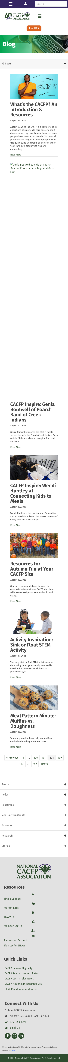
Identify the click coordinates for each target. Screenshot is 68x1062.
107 (44, 757)
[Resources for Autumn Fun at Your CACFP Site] (34, 545)
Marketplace (11, 907)
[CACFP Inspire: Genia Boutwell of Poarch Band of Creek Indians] (34, 280)
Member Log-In (13, 925)
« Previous (12, 757)
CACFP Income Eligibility (18, 968)
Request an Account (15, 940)
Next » (45, 764)
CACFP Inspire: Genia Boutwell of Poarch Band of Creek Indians (32, 412)
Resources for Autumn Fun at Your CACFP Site (31, 569)
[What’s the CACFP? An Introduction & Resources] (34, 86)
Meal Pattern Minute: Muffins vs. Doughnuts (33, 721)
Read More (15, 154)
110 (21, 764)
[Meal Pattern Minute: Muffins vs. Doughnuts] (34, 697)
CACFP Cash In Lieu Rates (19, 978)
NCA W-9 (9, 916)
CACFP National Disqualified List (23, 983)
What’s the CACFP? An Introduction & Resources (33, 110)
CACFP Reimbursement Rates (22, 973)
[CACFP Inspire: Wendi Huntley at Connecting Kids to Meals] (34, 467)
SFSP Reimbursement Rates (21, 989)
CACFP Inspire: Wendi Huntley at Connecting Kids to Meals (33, 493)
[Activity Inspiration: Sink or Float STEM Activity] (34, 621)
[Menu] (11, 4)
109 (60, 757)
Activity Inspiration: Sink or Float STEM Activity (31, 645)
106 (36, 757)
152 (35, 764)
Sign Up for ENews (14, 945)
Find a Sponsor (12, 898)
